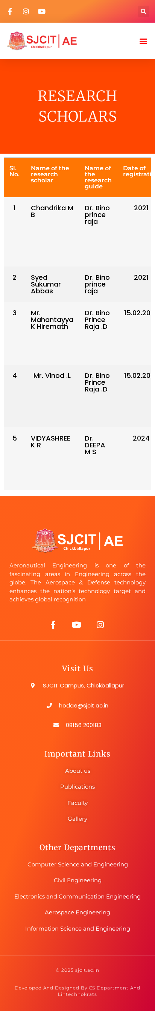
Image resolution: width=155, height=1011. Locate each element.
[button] (143, 11)
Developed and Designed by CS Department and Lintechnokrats (77, 991)
